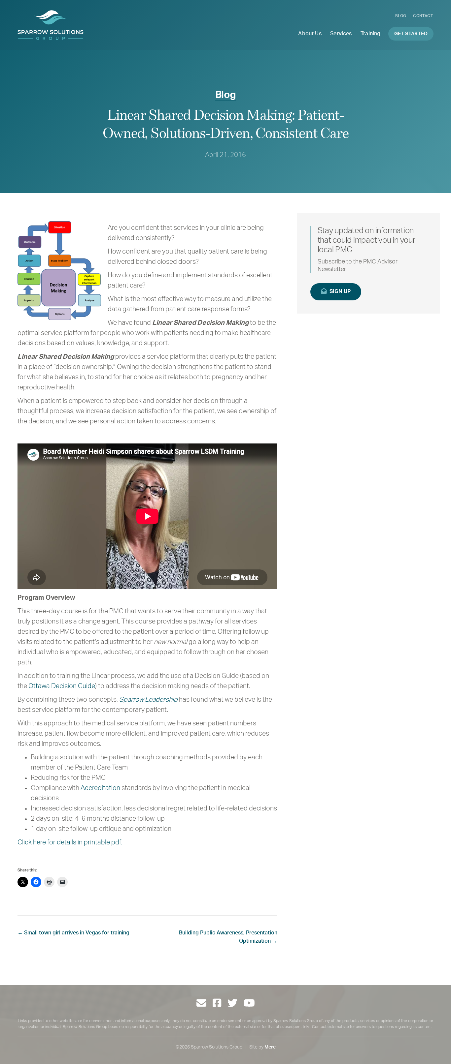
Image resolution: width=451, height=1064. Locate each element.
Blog (400, 16)
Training (370, 33)
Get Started (411, 33)
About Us (309, 33)
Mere (270, 1047)
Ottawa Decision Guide (61, 686)
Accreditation (100, 788)
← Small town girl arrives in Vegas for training (73, 932)
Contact (423, 16)
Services (341, 33)
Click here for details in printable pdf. (69, 842)
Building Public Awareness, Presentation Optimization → (228, 937)
